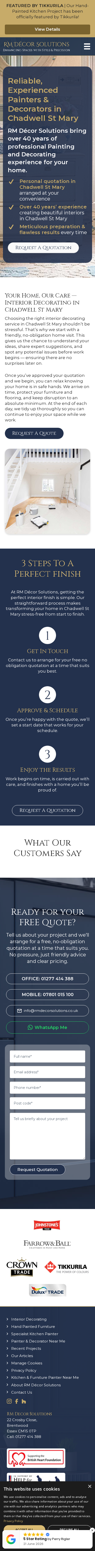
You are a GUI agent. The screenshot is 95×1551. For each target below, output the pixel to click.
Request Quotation (37, 1169)
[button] (34, 433)
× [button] (89, 1486)
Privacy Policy (13, 1521)
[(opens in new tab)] (36, 1466)
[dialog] (47, 1516)
